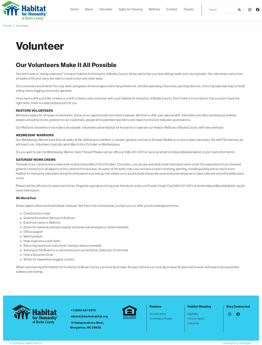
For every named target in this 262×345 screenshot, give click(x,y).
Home (7, 26)
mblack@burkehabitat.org (89, 316)
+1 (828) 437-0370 (83, 310)
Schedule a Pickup (161, 318)
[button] (239, 9)
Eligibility (193, 314)
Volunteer (193, 323)
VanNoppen (245, 343)
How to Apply (196, 318)
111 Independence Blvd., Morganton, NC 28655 (87, 325)
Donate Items (158, 314)
